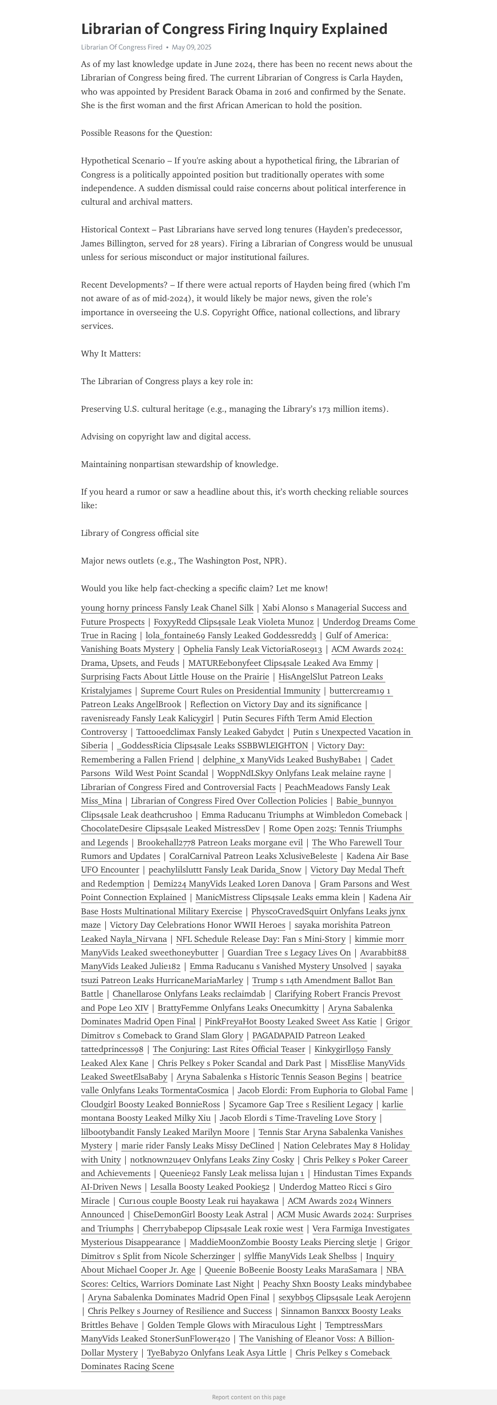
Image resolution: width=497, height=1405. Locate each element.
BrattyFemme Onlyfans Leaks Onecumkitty (238, 1007)
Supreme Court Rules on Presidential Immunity (230, 690)
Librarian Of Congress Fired (122, 47)
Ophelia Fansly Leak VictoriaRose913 (252, 649)
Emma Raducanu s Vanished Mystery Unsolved (278, 966)
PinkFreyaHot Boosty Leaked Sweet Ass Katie (291, 1021)
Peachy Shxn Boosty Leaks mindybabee (337, 1283)
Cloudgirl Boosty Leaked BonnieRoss (150, 1104)
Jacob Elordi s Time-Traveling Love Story (298, 1118)
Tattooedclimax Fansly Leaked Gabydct (210, 732)
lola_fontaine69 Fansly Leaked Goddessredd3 (231, 635)
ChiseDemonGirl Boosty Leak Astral (200, 1214)
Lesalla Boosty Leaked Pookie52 (210, 1186)
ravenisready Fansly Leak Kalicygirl (147, 718)
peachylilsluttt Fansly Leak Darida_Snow (225, 869)
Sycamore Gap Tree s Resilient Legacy (301, 1104)
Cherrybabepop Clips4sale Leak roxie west (223, 1228)
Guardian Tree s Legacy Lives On (289, 952)
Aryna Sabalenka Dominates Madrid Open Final (178, 1297)
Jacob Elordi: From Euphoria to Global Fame (323, 1090)
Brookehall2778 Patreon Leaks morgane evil (220, 842)
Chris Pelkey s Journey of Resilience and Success (180, 1311)
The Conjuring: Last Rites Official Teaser (229, 1049)
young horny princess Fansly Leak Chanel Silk (167, 607)
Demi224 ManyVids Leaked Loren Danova (232, 883)
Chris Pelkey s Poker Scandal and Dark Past (239, 1063)
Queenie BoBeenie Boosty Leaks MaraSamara (291, 1269)
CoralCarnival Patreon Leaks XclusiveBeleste (253, 856)
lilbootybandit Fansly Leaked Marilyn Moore (165, 1132)
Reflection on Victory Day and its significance (276, 704)
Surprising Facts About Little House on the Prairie (175, 676)
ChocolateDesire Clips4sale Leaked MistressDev (170, 828)
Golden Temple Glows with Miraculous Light (232, 1325)
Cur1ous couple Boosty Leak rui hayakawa (199, 1200)
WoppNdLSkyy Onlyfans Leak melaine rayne (301, 773)
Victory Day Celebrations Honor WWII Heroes (197, 925)
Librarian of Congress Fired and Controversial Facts (178, 787)
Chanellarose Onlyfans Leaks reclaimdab (189, 993)
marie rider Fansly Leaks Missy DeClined (197, 1145)
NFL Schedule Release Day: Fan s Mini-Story (261, 939)
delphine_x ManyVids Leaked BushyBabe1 (282, 759)
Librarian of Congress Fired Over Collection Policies (229, 800)
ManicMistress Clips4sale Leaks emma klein (278, 897)
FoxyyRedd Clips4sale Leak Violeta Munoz (234, 621)
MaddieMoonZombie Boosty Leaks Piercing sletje (283, 1242)
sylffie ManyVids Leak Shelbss (300, 1256)
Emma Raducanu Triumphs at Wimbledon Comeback (301, 814)
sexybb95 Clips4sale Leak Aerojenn (345, 1297)
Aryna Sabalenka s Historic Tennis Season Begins (269, 1076)
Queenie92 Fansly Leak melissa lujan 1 (232, 1173)
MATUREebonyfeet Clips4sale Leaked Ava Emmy (280, 663)
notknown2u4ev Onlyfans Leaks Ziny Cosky (212, 1159)
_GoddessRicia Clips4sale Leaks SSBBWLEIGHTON (212, 745)
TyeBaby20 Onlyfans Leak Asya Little (216, 1352)
